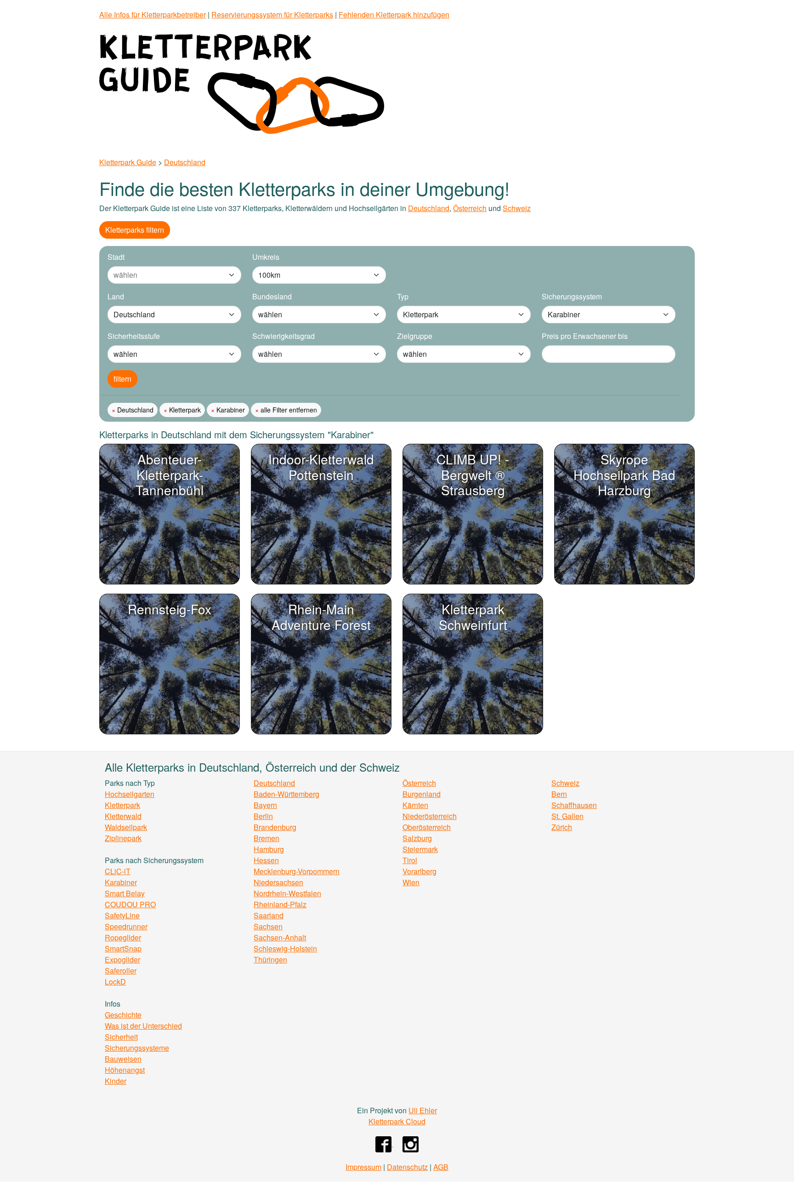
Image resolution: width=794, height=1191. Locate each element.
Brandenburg (275, 827)
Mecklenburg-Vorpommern (297, 871)
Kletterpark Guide (127, 162)
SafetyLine (122, 915)
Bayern (265, 805)
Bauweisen (123, 1059)
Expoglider (122, 959)
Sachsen (268, 926)
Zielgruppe (414, 336)
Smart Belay (125, 893)
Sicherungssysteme (137, 1047)
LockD (115, 981)
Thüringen (270, 959)
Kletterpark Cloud (397, 1121)
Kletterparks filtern (134, 229)
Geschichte (123, 1014)
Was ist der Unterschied (143, 1025)
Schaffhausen (574, 805)
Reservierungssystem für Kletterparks (272, 14)
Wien (411, 882)
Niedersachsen (278, 882)
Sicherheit (121, 1036)
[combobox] (165, 275)
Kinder (115, 1081)
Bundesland (272, 296)
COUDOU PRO (130, 904)
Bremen (266, 838)
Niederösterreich (430, 816)
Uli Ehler (422, 1110)
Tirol (410, 860)
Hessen (266, 860)
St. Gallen (567, 816)
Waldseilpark (126, 827)
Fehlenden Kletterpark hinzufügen (394, 14)
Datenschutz (407, 1167)
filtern (122, 378)
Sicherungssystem (572, 296)
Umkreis (265, 257)
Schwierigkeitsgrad (283, 336)
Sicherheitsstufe (134, 336)
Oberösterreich (427, 827)
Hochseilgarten (129, 794)
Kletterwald (123, 816)
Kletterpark (184, 409)
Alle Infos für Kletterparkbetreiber (152, 14)
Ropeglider (123, 937)
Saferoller (120, 970)
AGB (440, 1167)
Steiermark (420, 849)
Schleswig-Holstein (285, 948)
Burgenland (422, 794)
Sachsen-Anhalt (280, 937)
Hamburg (269, 849)
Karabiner (230, 409)
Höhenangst (125, 1070)
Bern (559, 794)
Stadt (116, 257)
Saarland (269, 915)
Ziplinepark (123, 838)
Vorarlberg (420, 871)
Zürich (561, 827)
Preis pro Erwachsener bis (585, 336)
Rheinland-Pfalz (280, 904)
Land (116, 296)
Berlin (263, 816)
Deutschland (184, 162)
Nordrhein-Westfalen (287, 893)
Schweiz (517, 208)
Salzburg (417, 838)
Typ (402, 296)
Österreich (470, 208)
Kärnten (415, 805)
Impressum (363, 1167)
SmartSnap (123, 948)
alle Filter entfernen (288, 409)
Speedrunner (126, 926)
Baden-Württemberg (286, 794)
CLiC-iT (117, 871)
